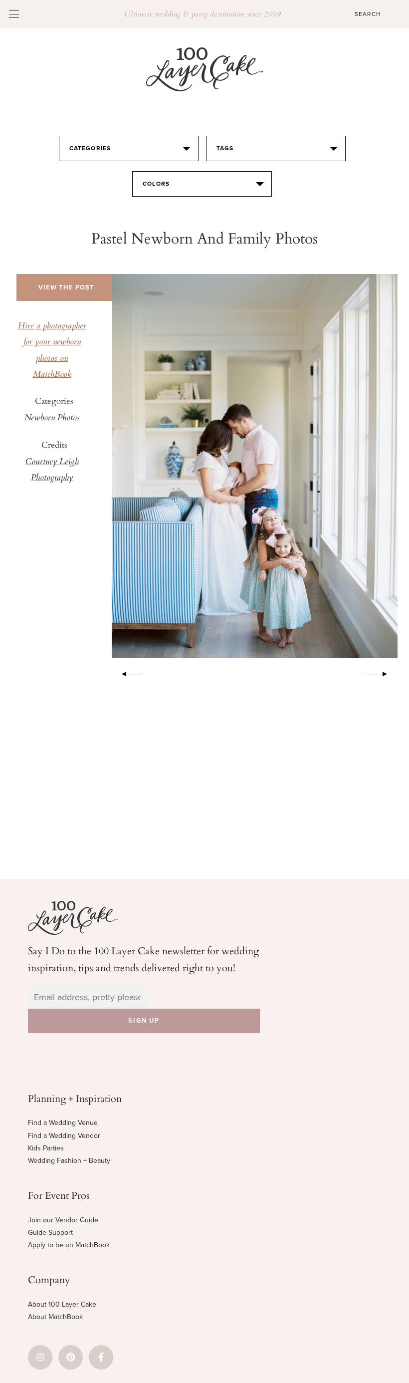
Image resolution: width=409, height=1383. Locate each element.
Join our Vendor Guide (63, 1220)
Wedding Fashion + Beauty (69, 1160)
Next (382, 672)
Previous (127, 672)
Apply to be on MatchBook (69, 1245)
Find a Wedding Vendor (64, 1135)
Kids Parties (46, 1148)
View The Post (66, 287)
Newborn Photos (52, 418)
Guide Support (50, 1232)
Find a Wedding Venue (63, 1122)
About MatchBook (55, 1317)
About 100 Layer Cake (62, 1304)
